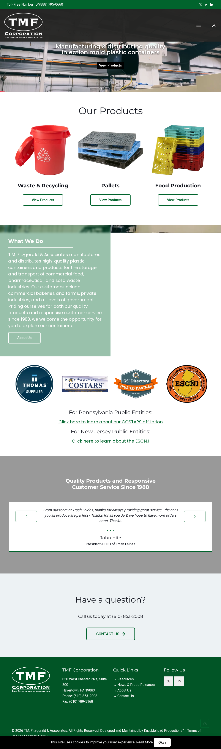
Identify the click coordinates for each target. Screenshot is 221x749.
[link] (34, 384)
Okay (162, 742)
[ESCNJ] (186, 384)
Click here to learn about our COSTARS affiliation (110, 422)
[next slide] (194, 516)
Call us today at (95, 616)
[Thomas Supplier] (34, 384)
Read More (144, 742)
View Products (110, 65)
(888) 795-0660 (51, 4)
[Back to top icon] (204, 723)
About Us (124, 690)
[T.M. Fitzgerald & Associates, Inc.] (23, 25)
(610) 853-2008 (127, 616)
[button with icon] (168, 681)
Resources (125, 679)
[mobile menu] (198, 25)
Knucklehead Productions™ (164, 731)
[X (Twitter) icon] (200, 5)
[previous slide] (26, 516)
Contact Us (125, 696)
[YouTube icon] (206, 5)
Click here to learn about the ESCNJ (110, 441)
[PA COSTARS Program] (85, 384)
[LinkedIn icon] (211, 5)
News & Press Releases (136, 685)
